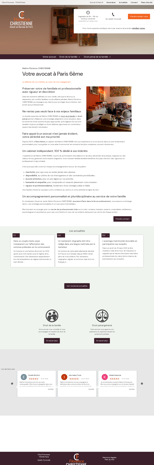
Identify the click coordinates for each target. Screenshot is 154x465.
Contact (134, 2)
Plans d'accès (146, 2)
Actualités (123, 2)
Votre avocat (49, 56)
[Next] (142, 384)
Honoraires (111, 2)
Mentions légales (109, 458)
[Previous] (12, 384)
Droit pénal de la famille (96, 56)
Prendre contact (122, 219)
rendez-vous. (138, 28)
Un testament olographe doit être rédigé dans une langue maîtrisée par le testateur (76, 244)
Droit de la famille (68, 56)
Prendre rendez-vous (139, 16)
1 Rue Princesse (13, 2)
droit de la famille (68, 116)
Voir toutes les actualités (77, 286)
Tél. (113, 19)
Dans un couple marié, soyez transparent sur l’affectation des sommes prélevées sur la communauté (32, 244)
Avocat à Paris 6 (96, 2)
